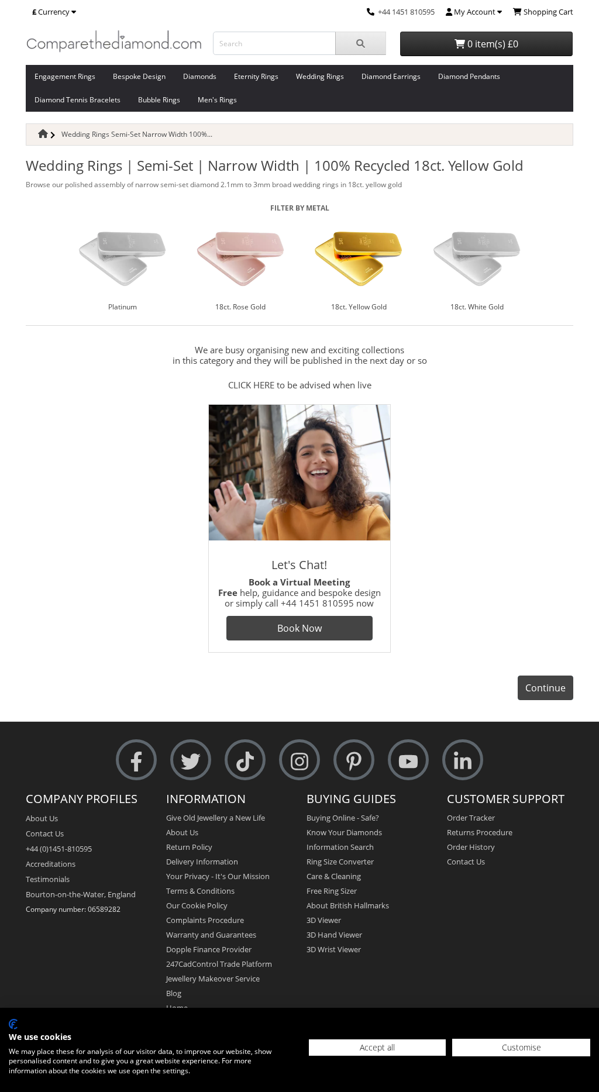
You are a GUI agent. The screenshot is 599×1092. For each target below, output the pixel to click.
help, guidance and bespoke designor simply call (299, 592)
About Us (42, 818)
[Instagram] (299, 760)
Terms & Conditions (200, 891)
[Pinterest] (354, 760)
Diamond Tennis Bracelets (78, 100)
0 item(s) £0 (491, 43)
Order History (471, 847)
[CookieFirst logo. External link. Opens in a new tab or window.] (13, 1024)
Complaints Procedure (205, 920)
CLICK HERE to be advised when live (299, 385)
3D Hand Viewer (334, 934)
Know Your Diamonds (344, 832)
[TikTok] (245, 760)
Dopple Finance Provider (209, 949)
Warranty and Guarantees (211, 934)
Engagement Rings (65, 76)
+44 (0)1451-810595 (59, 848)
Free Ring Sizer (332, 891)
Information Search (340, 847)
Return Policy (189, 847)
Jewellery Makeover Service (213, 978)
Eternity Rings (256, 76)
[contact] (370, 11)
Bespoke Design (139, 76)
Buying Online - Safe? (343, 817)
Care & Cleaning (334, 876)
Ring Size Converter (340, 861)
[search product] (360, 43)
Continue (545, 687)
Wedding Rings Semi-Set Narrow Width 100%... (136, 134)
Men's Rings (217, 100)
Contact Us (45, 833)
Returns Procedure (479, 832)
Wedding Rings (320, 76)
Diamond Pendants (469, 76)
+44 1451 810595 (406, 11)
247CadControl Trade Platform (219, 964)
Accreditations (50, 864)
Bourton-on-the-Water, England (81, 894)
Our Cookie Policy (197, 905)
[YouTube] (408, 760)
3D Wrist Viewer (334, 949)
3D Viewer (324, 920)
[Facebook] (136, 760)
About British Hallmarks (348, 905)
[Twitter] (191, 760)
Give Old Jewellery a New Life (215, 817)
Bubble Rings (159, 100)
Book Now (299, 628)
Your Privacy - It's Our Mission (218, 876)
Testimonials (48, 879)
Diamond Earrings (391, 76)
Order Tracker (471, 817)
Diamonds (199, 76)
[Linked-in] (463, 760)
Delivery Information (202, 861)
